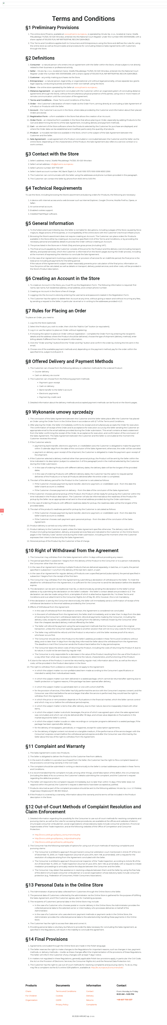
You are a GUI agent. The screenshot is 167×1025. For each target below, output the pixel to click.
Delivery (90, 996)
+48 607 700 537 (124, 1000)
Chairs (28, 991)
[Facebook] (119, 1006)
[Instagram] (135, 1006)
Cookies (59, 996)
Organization (31, 1000)
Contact (89, 991)
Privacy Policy (62, 1004)
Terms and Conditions (66, 991)
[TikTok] (127, 1006)
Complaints (91, 1004)
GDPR (58, 1000)
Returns (89, 1000)
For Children (31, 996)
